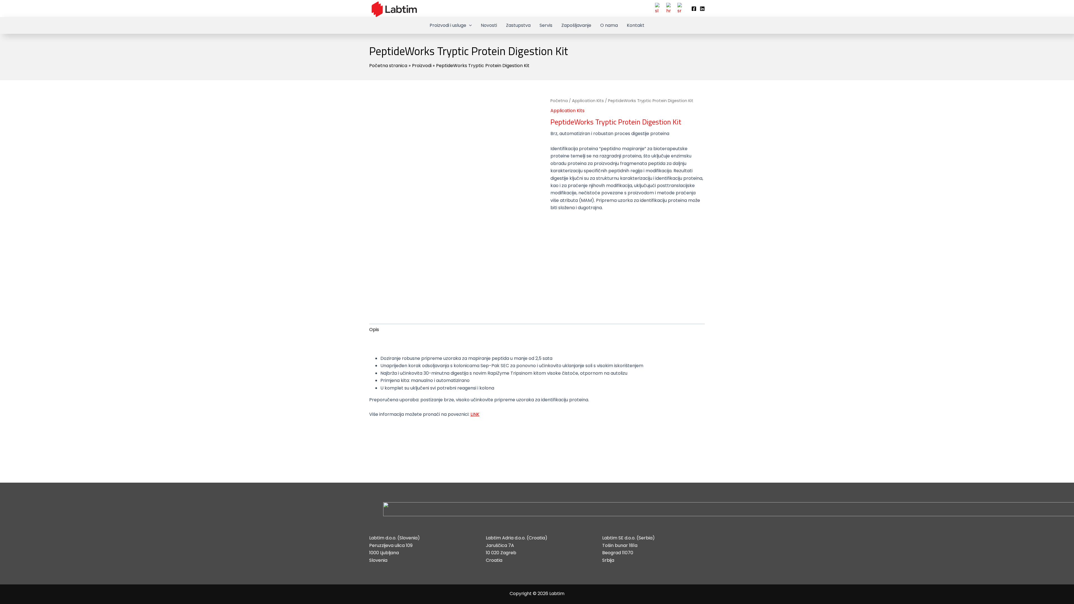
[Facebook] (693, 8)
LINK (474, 414)
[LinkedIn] (702, 8)
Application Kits (588, 100)
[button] (469, 25)
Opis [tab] (374, 329)
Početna (559, 100)
